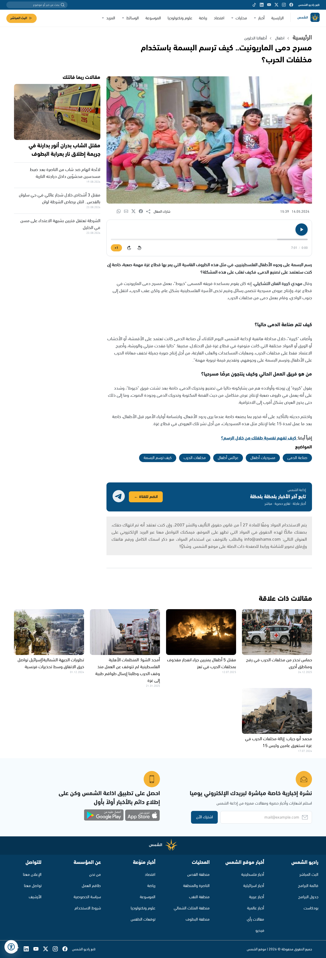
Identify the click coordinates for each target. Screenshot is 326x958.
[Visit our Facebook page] (291, 5)
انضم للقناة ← (146, 497)
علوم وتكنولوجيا (180, 18)
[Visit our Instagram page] (284, 5)
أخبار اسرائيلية (253, 886)
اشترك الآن (204, 817)
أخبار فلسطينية (252, 875)
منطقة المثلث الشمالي (192, 908)
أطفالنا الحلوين (255, 38)
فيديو (259, 931)
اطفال (279, 38)
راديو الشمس (304, 862)
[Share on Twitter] (135, 212)
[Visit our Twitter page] (276, 5)
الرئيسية (277, 18)
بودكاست (311, 908)
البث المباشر (18, 18)
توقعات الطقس (143, 919)
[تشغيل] (301, 229)
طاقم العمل (91, 886)
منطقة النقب (199, 897)
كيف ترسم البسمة (158, 458)
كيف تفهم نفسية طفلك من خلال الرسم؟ (259, 438)
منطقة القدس (198, 875)
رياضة (203, 18)
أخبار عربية (256, 897)
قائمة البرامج (308, 886)
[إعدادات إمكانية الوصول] (11, 946)
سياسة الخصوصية (87, 897)
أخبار (261, 18)
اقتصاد (219, 18)
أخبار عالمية (255, 908)
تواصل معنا (33, 886)
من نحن (95, 875)
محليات (241, 18)
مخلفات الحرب (195, 458)
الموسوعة (153, 18)
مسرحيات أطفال (262, 458)
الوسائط (132, 18)
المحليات (201, 862)
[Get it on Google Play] (104, 815)
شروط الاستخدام (88, 908)
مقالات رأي (255, 919)
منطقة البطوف (198, 919)
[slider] (209, 239)
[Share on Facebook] (142, 212)
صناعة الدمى (297, 458)
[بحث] (62, 5)
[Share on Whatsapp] (120, 212)
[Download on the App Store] (142, 815)
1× (116, 248)
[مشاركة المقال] (150, 211)
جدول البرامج (308, 897)
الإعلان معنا (32, 875)
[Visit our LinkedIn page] (262, 5)
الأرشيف (35, 897)
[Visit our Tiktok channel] (254, 5)
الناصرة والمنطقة (196, 886)
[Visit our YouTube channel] (269, 5)
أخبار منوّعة (144, 862)
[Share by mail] (127, 212)
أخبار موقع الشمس (244, 862)
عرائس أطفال (228, 458)
